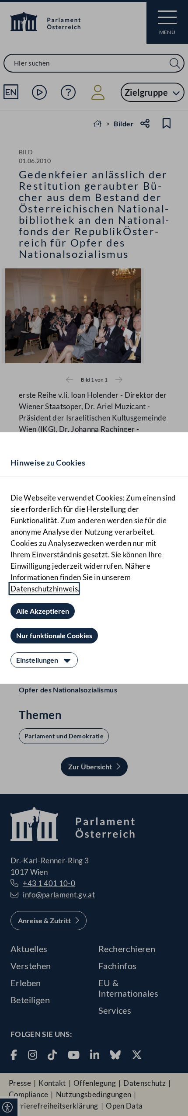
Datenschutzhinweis (44, 588)
